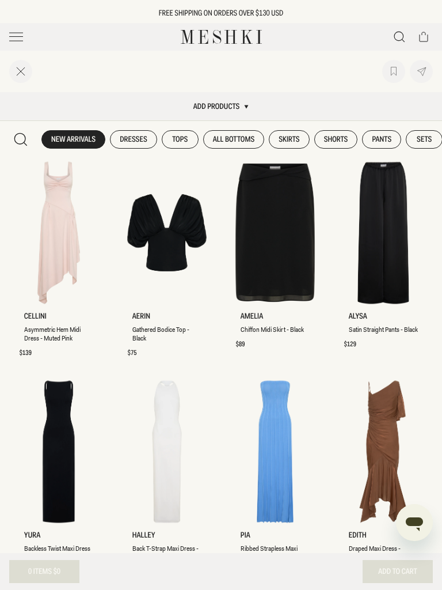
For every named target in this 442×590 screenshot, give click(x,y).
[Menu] (16, 37)
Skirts (289, 139)
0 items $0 (44, 571)
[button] (399, 37)
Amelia (252, 317)
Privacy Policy (99, 349)
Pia (245, 535)
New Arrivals (73, 139)
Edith (358, 535)
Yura (32, 535)
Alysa (358, 317)
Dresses (133, 139)
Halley (143, 535)
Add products (216, 106)
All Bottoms (234, 139)
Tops (180, 139)
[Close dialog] (165, 207)
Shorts (336, 139)
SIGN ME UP (89, 367)
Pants (381, 139)
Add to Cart (397, 571)
